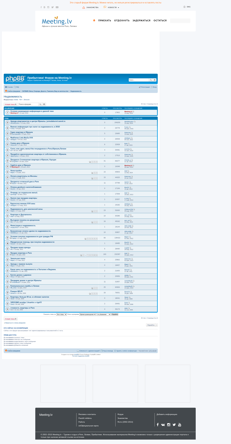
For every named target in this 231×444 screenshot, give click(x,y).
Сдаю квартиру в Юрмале (21, 132)
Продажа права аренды (20, 248)
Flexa (12, 277)
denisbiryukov (15, 123)
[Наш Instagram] (48, 7)
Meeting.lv (46, 414)
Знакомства (92, 7)
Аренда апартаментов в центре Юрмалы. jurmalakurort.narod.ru (37, 121)
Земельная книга (17, 258)
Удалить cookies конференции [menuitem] (126, 351)
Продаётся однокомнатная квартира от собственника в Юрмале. (38, 154)
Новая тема (10, 104)
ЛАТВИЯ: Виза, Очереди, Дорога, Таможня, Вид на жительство (45, 91)
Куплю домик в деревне (20, 275)
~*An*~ (20, 99)
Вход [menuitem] (154, 87)
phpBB (76, 354)
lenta (126, 143)
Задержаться (142, 20)
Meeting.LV (14, 113)
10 (94, 255)
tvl (11, 150)
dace (13, 255)
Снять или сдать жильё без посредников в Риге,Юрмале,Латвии (38, 149)
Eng (188, 7)
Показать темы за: (49, 314)
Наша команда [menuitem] (108, 351)
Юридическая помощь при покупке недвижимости (32, 242)
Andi (125, 171)
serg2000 (15, 161)
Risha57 (127, 270)
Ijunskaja (13, 194)
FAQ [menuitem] (17, 87)
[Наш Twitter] (52, 7)
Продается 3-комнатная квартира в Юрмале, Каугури (33, 160)
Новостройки (16, 171)
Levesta (127, 149)
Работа (81, 422)
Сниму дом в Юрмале (19, 143)
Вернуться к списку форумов (15, 323)
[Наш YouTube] (57, 7)
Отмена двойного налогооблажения (25, 187)
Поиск (151, 80)
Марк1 (12, 172)
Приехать (104, 20)
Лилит (12, 299)
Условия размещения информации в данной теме (32, 111)
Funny (12, 128)
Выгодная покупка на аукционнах (25, 220)
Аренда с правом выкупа (21, 264)
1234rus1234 (128, 209)
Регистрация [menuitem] (145, 87)
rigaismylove (14, 156)
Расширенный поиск (154, 80)
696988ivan (14, 233)
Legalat (126, 248)
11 (96, 255)
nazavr (14, 183)
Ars (11, 249)
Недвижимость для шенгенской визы (26, 209)
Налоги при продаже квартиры (23, 198)
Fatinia (14, 238)
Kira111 (12, 189)
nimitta (126, 275)
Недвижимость (76, 91)
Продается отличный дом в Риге (24, 182)
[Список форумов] (15, 78)
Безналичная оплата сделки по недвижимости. (30, 231)
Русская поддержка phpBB (80, 356)
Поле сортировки (73, 314)
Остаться (160, 20)
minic (126, 308)
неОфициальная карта (88, 426)
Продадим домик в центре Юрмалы (25, 280)
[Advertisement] (81, 53)
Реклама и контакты (87, 414)
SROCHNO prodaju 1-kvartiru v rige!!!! (26, 302)
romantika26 (16, 282)
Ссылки (10, 87)
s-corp (12, 178)
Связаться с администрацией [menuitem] (89, 351)
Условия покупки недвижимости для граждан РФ (31, 237)
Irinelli (16, 99)
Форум (120, 414)
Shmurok (27, 99)
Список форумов (13, 91)
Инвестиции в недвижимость (23, 226)
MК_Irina (13, 288)
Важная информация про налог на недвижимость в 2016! (35, 127)
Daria (12, 304)
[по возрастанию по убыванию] (104, 314)
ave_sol (127, 215)
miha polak (127, 226)
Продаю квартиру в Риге (21, 253)
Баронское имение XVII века (22, 204)
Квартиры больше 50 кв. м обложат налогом (29, 297)
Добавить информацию (167, 414)
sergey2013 (14, 227)
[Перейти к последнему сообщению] (133, 111)
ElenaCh (13, 293)
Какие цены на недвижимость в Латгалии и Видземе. (33, 269)
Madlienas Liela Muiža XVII (21, 138)
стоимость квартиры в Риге (22, 308)
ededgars (13, 139)
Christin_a (127, 160)
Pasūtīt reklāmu (85, 418)
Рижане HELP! (16, 291)
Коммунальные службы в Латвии (24, 286)
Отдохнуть (122, 20)
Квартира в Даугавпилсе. (21, 215)
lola (11, 222)
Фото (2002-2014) (125, 422)
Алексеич (127, 132)
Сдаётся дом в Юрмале (20, 165)
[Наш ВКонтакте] (44, 7)
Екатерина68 (16, 134)
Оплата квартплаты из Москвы (23, 176)
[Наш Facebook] (41, 7)
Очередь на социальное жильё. (24, 193)
